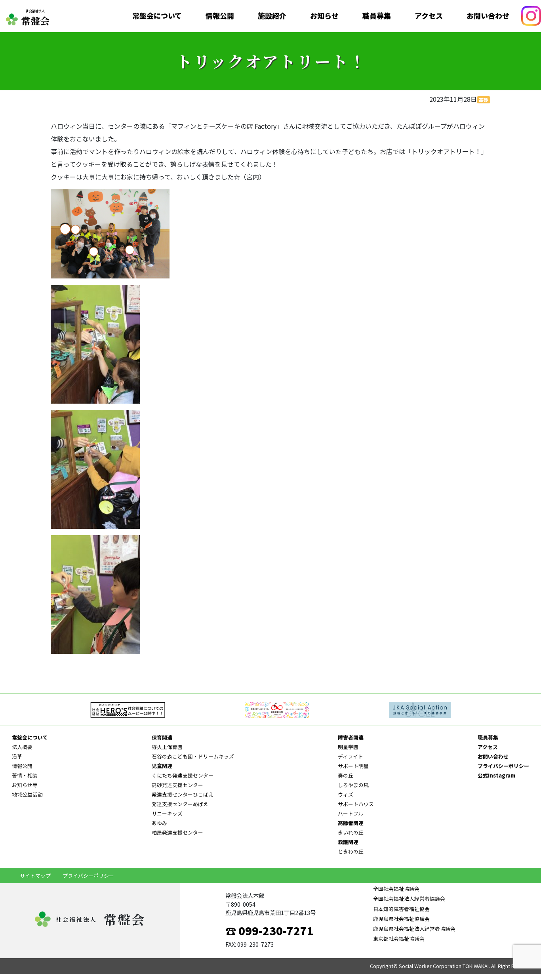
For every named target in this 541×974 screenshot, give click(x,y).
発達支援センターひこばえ (182, 794)
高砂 (483, 99)
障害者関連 (351, 737)
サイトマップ (35, 875)
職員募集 (376, 15)
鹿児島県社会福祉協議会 (401, 919)
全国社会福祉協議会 (396, 888)
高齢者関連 (351, 823)
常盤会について (157, 15)
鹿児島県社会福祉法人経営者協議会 (414, 928)
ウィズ (345, 794)
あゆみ (159, 823)
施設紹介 (272, 15)
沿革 (17, 756)
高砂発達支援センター (177, 785)
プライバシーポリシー (503, 766)
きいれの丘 (351, 832)
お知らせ (324, 15)
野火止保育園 (167, 747)
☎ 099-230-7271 (269, 930)
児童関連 (162, 766)
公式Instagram (496, 775)
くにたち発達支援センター (182, 775)
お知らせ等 (25, 785)
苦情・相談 (25, 775)
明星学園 (348, 747)
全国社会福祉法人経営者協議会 (409, 898)
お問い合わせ (488, 15)
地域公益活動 (27, 794)
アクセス (429, 15)
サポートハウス (356, 804)
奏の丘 (345, 775)
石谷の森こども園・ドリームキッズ (193, 756)
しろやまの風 (353, 785)
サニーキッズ (167, 813)
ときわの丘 (351, 851)
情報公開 (220, 15)
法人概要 (22, 747)
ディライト (350, 756)
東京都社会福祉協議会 (399, 938)
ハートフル (351, 813)
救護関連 (348, 842)
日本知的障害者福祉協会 (401, 909)
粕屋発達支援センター (177, 832)
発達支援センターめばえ (180, 804)
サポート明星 (353, 766)
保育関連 (162, 737)
